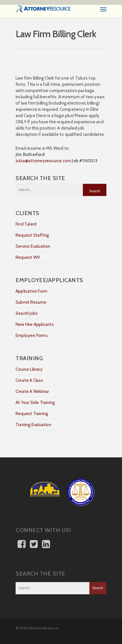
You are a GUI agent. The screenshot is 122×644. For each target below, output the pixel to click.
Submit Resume (31, 302)
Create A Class (29, 380)
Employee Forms (32, 335)
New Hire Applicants (35, 324)
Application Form (31, 291)
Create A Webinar (32, 391)
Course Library (29, 369)
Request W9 (28, 257)
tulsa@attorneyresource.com (43, 160)
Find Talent (26, 224)
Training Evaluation (33, 424)
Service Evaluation (33, 246)
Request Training (32, 413)
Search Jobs (27, 313)
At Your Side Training (35, 402)
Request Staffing (32, 235)
